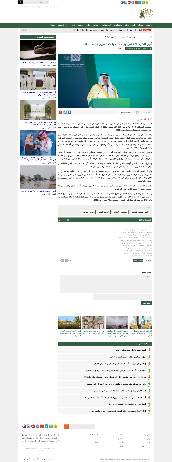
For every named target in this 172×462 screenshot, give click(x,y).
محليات (140, 25)
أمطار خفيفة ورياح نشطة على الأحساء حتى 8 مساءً (38, 191)
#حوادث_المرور (103, 212)
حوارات (52, 25)
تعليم (88, 25)
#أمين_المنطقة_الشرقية (140, 212)
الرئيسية (149, 25)
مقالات (81, 25)
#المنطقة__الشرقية (120, 212)
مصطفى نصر (28, 459)
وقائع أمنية (118, 25)
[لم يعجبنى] (62, 260)
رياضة (95, 25)
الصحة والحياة (106, 25)
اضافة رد (148, 260)
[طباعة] (137, 112)
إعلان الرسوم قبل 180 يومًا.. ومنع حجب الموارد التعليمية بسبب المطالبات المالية (107, 30)
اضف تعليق (62, 220)
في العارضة (62, 25)
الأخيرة (72, 25)
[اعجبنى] (67, 260)
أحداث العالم (130, 25)
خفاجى (46, 459)
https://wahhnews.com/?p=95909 (125, 112)
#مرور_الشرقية (88, 212)
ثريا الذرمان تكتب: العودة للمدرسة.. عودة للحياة (39, 62)
